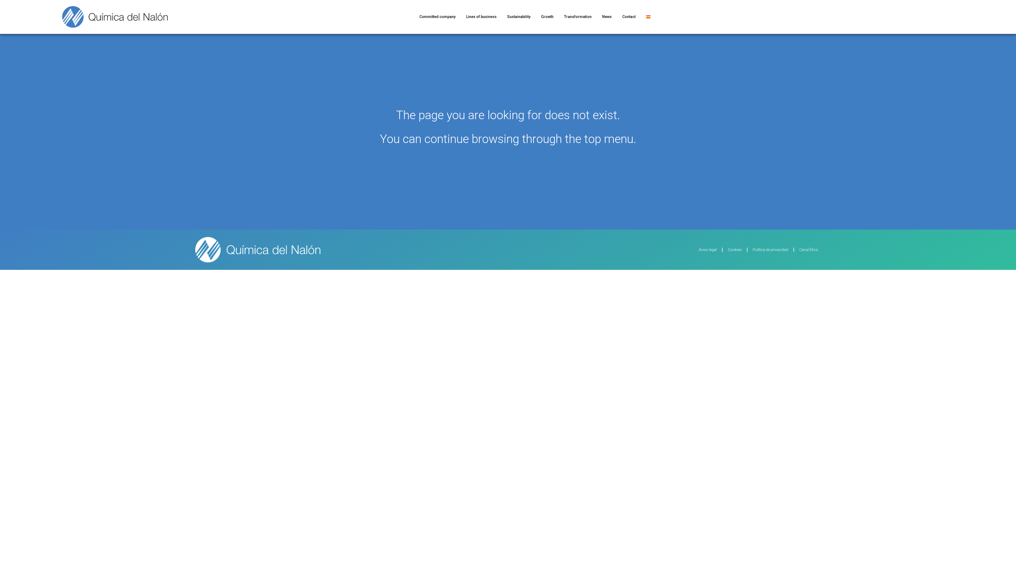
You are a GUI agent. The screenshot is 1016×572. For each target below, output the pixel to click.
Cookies (735, 250)
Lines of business (481, 17)
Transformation (578, 17)
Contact (629, 17)
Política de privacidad (770, 250)
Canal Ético (808, 250)
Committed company (437, 17)
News (607, 17)
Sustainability (518, 17)
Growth (547, 17)
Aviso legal (708, 250)
